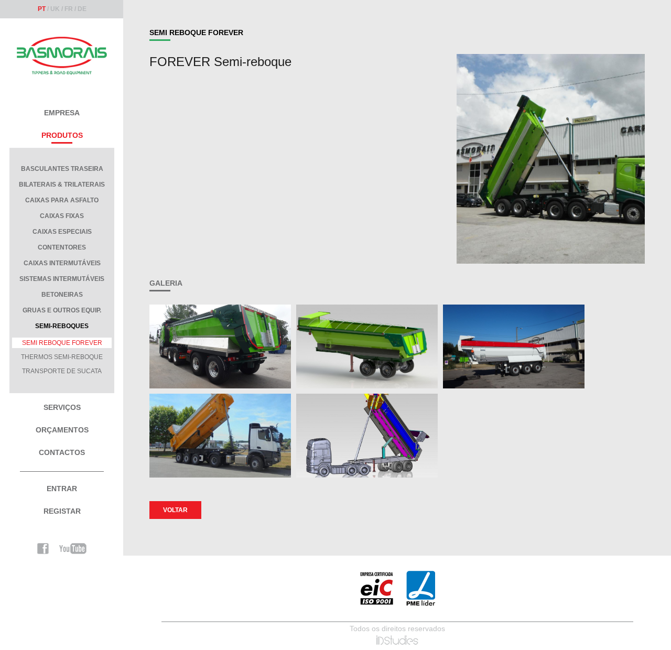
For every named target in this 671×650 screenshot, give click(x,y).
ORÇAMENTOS (62, 430)
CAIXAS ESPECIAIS (62, 231)
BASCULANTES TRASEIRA (62, 168)
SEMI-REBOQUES (62, 326)
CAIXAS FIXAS (62, 216)
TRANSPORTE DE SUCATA (62, 371)
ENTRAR (62, 488)
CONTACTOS (62, 452)
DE (82, 9)
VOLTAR (175, 510)
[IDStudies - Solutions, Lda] (397, 640)
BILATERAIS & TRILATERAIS (62, 184)
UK (55, 9)
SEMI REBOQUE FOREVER (62, 342)
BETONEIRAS (62, 294)
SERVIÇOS (62, 407)
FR (68, 9)
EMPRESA (62, 113)
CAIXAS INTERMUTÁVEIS (62, 263)
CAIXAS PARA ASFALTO (62, 200)
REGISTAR (62, 511)
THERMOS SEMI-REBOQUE (62, 357)
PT (42, 9)
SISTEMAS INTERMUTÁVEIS (61, 279)
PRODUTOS (62, 135)
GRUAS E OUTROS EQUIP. (62, 310)
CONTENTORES (62, 247)
